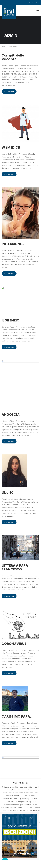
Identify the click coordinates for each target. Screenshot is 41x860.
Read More (9, 91)
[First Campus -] (9, 12)
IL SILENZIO (10, 320)
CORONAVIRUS (14, 644)
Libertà (8, 492)
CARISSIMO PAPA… (17, 716)
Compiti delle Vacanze (13, 57)
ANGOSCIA (11, 414)
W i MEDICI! (11, 147)
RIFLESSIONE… (13, 244)
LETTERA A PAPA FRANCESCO (15, 567)
